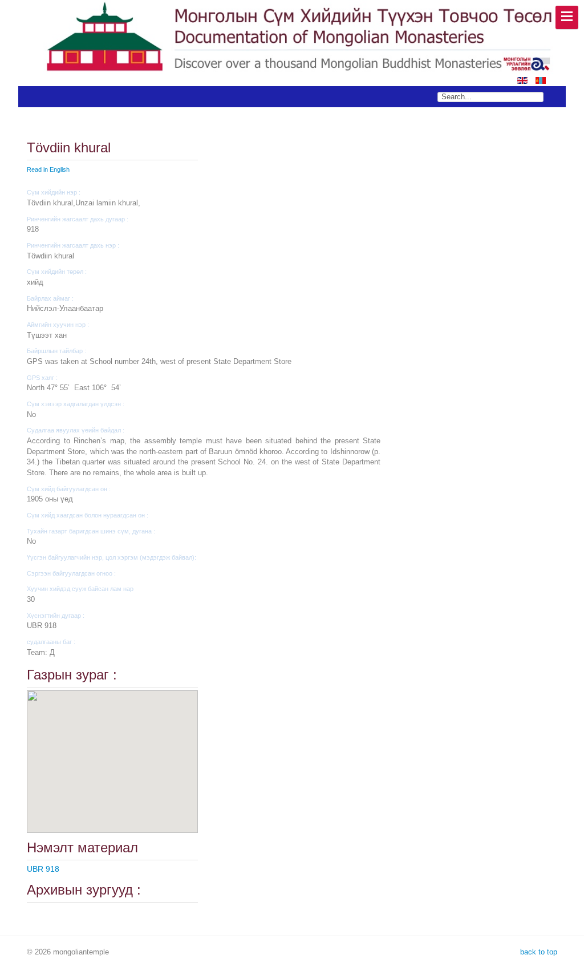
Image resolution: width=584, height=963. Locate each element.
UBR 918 (43, 868)
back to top (537, 952)
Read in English (48, 169)
